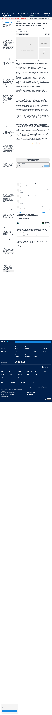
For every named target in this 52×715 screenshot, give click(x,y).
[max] (22, 362)
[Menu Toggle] (1, 15)
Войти (20, 166)
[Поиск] (46, 15)
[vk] (19, 362)
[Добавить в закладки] (46, 34)
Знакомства (9, 13)
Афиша (24, 13)
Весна (16, 349)
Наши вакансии (3, 351)
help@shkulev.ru (7, 396)
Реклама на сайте (4, 346)
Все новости (8, 22)
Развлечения (36, 354)
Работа (35, 353)
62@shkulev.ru (12, 394)
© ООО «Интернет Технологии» (17, 398)
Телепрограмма (19, 13)
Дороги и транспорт (18, 353)
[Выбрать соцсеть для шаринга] (49, 34)
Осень (35, 348)
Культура (27, 349)
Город (16, 351)
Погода (14, 13)
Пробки (38, 13)
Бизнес (16, 348)
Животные (17, 356)
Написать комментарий (23, 34)
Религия (35, 356)
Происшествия (36, 351)
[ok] (24, 362)
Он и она (35, 346)
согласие (5, 708)
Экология (44, 351)
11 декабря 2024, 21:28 (19, 31)
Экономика (44, 353)
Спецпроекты (44, 354)
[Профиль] (51, 15)
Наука (26, 354)
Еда (16, 354)
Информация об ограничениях (31, 389)
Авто (16, 346)
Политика (36, 349)
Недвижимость (3, 13)
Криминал (27, 348)
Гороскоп (28, 13)
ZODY (41, 13)
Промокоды (47, 13)
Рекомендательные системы (31, 392)
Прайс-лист (3, 348)
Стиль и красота (45, 348)
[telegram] (16, 362)
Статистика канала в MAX (5, 353)
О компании (3, 349)
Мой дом (27, 353)
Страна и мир (44, 349)
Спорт (43, 346)
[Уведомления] (48, 15)
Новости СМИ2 (19, 176)
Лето (26, 351)
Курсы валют (33, 13)
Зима (26, 346)
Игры (44, 13)
